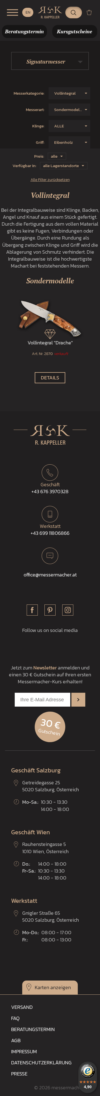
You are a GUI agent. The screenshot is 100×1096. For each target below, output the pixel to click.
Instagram (67, 610)
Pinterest (50, 610)
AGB (16, 1040)
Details (50, 377)
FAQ (15, 1018)
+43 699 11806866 (50, 529)
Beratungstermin (33, 1029)
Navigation (12, 12)
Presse (19, 1073)
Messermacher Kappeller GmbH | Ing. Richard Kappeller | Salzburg (50, 12)
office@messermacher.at (50, 574)
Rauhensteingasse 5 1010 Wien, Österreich (45, 847)
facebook (32, 610)
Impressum (24, 1051)
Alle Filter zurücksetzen (50, 180)
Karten (42, 987)
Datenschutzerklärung (41, 1062)
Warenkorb (91, 12)
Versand (22, 1007)
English (27, 12)
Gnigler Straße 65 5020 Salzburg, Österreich (50, 916)
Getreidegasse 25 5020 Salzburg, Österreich (50, 786)
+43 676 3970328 (50, 488)
